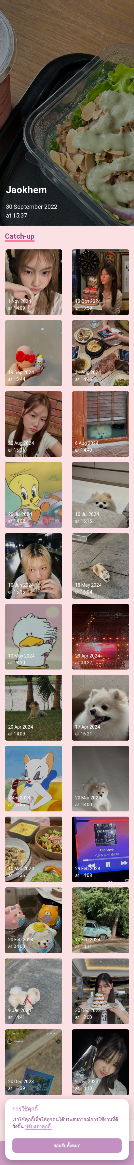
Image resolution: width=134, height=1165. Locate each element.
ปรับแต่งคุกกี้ (38, 1126)
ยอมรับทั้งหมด (67, 1145)
